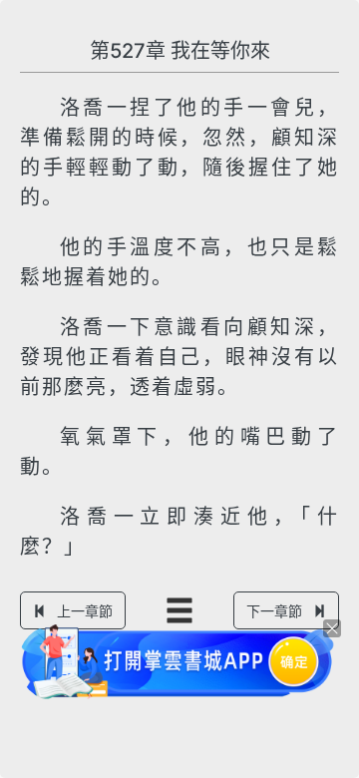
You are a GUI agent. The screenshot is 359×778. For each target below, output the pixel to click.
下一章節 (274, 610)
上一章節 (85, 610)
